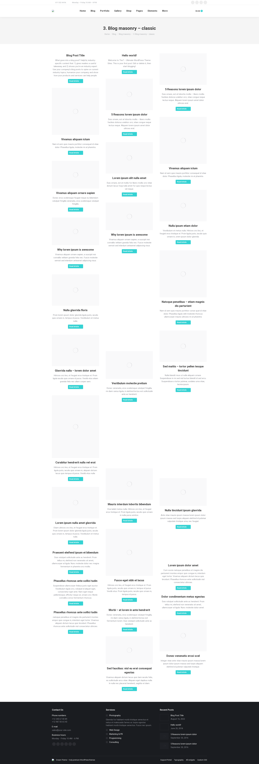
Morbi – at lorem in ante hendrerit (129, 610)
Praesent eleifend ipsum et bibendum (75, 552)
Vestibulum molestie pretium (129, 383)
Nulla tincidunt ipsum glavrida (183, 510)
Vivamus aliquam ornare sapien (75, 193)
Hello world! (129, 55)
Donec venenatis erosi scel (183, 655)
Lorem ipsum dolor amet (183, 565)
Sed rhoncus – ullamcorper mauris (183, 537)
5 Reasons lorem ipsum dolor (183, 89)
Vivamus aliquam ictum (75, 139)
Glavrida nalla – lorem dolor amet (75, 370)
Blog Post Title (75, 55)
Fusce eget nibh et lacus (129, 580)
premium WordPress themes (84, 760)
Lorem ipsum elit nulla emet (129, 178)
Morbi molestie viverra (129, 443)
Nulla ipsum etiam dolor (183, 225)
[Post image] (164, 717)
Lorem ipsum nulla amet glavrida (75, 522)
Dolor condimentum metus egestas (183, 596)
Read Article (74, 81)
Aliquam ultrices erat (129, 326)
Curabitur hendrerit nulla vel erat (75, 462)
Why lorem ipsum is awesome (129, 234)
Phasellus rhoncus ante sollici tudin (75, 580)
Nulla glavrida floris (75, 310)
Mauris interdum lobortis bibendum (129, 504)
